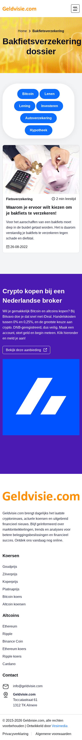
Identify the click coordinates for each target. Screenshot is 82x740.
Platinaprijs (11, 589)
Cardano (9, 664)
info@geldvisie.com (27, 686)
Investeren (49, 106)
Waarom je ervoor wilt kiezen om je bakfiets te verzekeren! (39, 210)
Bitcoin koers (12, 596)
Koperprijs (10, 581)
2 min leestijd (65, 199)
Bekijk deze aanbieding (25, 350)
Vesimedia (59, 726)
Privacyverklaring (15, 734)
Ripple (7, 634)
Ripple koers (12, 656)
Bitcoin (28, 94)
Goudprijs (10, 566)
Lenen (50, 94)
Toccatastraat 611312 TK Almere (25, 700)
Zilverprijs (10, 574)
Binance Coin (13, 641)
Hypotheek (38, 130)
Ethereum (10, 626)
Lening (24, 106)
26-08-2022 (18, 247)
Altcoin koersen (14, 604)
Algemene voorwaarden (53, 734)
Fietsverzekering (19, 199)
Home (22, 31)
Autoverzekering (38, 118)
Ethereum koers (14, 649)
